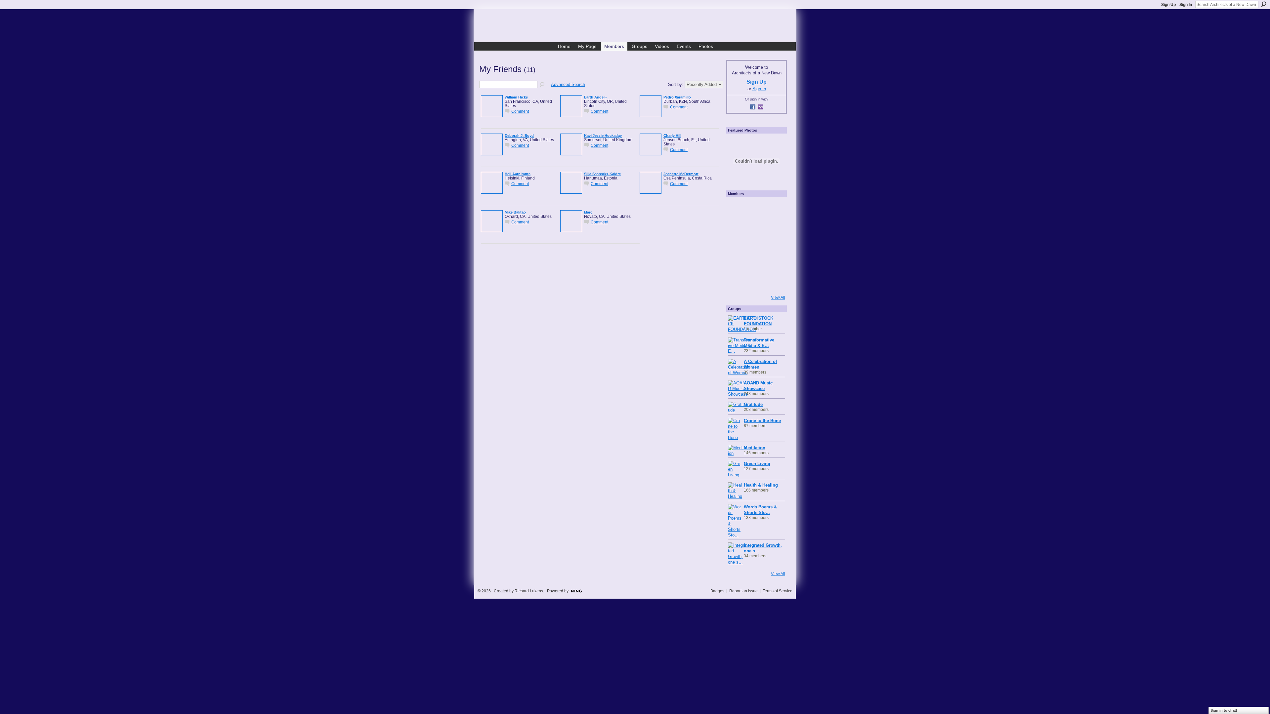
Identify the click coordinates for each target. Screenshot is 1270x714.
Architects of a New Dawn (637, 27)
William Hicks (516, 97)
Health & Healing (761, 485)
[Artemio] (756, 282)
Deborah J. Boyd (519, 136)
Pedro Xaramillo (677, 97)
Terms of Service (777, 591)
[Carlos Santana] (774, 264)
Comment (520, 111)
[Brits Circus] (774, 245)
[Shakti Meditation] (774, 227)
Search (1263, 4)
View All (778, 297)
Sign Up (1168, 4)
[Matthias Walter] (774, 208)
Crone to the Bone (762, 420)
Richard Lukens (529, 591)
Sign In (1185, 4)
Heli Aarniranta (517, 174)
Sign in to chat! (1223, 710)
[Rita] (737, 245)
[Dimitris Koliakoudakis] (774, 282)
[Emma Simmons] (737, 282)
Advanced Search (568, 84)
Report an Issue (743, 591)
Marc (588, 212)
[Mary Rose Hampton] (737, 264)
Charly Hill (672, 136)
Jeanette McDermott (680, 174)
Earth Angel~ (595, 97)
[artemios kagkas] (756, 227)
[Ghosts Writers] (756, 264)
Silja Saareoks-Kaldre (602, 174)
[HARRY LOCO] (737, 227)
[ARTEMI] (737, 208)
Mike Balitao (515, 212)
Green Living (757, 463)
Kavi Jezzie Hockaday (603, 136)
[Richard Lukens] (756, 208)
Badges (717, 591)
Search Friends (542, 85)
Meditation (754, 447)
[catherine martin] (756, 245)
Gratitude (753, 404)
